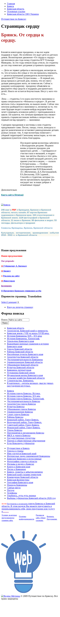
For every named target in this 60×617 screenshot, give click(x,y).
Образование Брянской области (22, 365)
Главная (11, 3)
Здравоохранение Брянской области (25, 362)
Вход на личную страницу (20, 307)
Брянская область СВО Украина (23, 14)
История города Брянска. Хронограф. (25, 398)
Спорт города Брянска (18, 414)
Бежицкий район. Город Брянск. (23, 419)
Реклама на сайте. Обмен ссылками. (40, 517)
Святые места (14, 487)
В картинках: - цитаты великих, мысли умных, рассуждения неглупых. (30, 384)
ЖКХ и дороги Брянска (18, 435)
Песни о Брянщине (16, 469)
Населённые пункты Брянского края (25, 354)
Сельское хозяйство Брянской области (26, 378)
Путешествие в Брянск (18, 448)
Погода (10, 490)
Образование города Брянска (21, 409)
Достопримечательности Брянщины (25, 359)
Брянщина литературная (19, 370)
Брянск (10, 6)
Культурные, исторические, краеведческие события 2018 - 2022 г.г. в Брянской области (30, 234)
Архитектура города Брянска (21, 404)
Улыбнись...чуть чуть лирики (21, 495)
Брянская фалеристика (18, 480)
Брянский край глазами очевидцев (24, 474)
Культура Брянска (15, 406)
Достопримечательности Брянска (23, 401)
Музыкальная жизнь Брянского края (25, 375)
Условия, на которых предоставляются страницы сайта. (9, 517)
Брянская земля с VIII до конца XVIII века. (28, 333)
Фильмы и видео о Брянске (20, 464)
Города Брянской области (19, 349)
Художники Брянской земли (21, 372)
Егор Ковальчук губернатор (21, 443)
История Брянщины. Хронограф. (23, 338)
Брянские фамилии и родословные (24, 459)
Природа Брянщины (17, 485)
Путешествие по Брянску (13, 19)
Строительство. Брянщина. (20, 380)
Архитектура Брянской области (22, 357)
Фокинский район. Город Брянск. (23, 427)
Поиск (4, 319)
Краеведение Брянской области (22, 477)
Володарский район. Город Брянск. (24, 422)
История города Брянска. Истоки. (23, 393)
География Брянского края (20, 482)
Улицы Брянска (14, 430)
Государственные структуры (21, 438)
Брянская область (15, 9)
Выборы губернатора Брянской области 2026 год (31, 498)
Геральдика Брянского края (20, 341)
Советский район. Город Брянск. (23, 425)
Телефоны (12, 493)
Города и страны (15, 451)
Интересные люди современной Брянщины (28, 456)
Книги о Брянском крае (18, 466)
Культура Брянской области (20, 367)
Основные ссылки (16, 11)
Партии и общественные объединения (26, 440)
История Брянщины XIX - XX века (24, 336)
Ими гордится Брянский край (21, 453)
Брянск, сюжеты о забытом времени (25, 472)
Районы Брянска (15, 417)
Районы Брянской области (20, 351)
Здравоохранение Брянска (20, 412)
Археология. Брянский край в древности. (27, 330)
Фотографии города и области (22, 461)
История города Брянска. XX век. (23, 396)
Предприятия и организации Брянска (25, 433)
